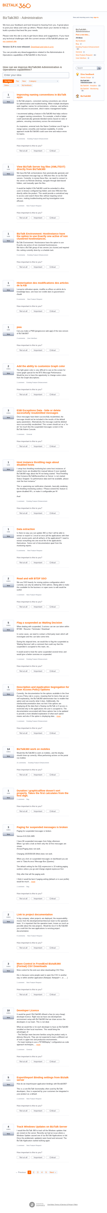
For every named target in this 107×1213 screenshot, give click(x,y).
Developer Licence (28, 1010)
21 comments (21, 763)
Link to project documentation (35, 914)
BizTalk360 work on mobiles (33, 749)
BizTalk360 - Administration (87, 82)
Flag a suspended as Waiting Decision (39, 622)
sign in (96, 17)
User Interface (32, 338)
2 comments (21, 139)
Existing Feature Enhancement (37, 139)
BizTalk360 (86, 96)
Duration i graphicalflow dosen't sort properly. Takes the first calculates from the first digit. (42, 793)
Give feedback (87, 74)
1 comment (20, 206)
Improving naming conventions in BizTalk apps (41, 96)
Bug (27, 799)
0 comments (21, 255)
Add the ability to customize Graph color (41, 366)
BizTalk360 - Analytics (89, 86)
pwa (19, 327)
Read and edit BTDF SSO (32, 578)
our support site (10, 41)
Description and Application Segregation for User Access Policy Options (43, 688)
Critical (54, 151)
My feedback (26, 85)
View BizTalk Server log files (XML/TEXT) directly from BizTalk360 (41, 168)
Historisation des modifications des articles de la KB (43, 284)
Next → (53, 1172)
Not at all (25, 151)
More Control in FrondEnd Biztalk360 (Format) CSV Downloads (39, 965)
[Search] (99, 68)
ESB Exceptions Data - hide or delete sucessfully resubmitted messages (39, 411)
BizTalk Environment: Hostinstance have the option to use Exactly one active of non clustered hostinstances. (42, 236)
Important (39, 151)
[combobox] (87, 68)
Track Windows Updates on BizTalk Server (42, 1126)
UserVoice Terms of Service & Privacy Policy (62, 1204)
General (29, 434)
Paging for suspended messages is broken (42, 827)
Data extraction (26, 529)
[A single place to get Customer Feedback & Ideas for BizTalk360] (17, 5)
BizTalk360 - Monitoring (89, 89)
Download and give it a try (42, 47)
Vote (8, 102)
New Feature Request (33, 206)
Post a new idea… (83, 35)
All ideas (79, 38)
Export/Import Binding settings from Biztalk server (43, 1078)
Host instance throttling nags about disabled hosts (38, 463)
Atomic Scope (86, 78)
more (59, 716)
